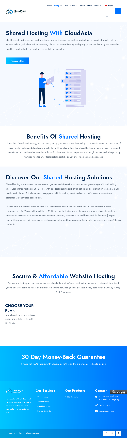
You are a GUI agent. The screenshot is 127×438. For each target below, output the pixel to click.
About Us (97, 5)
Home (49, 5)
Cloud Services (69, 5)
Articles (89, 5)
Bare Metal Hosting (44, 406)
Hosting (56, 5)
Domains (82, 5)
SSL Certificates (72, 397)
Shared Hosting (43, 401)
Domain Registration (44, 411)
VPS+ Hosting (42, 397)
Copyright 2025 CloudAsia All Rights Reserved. (23, 433)
